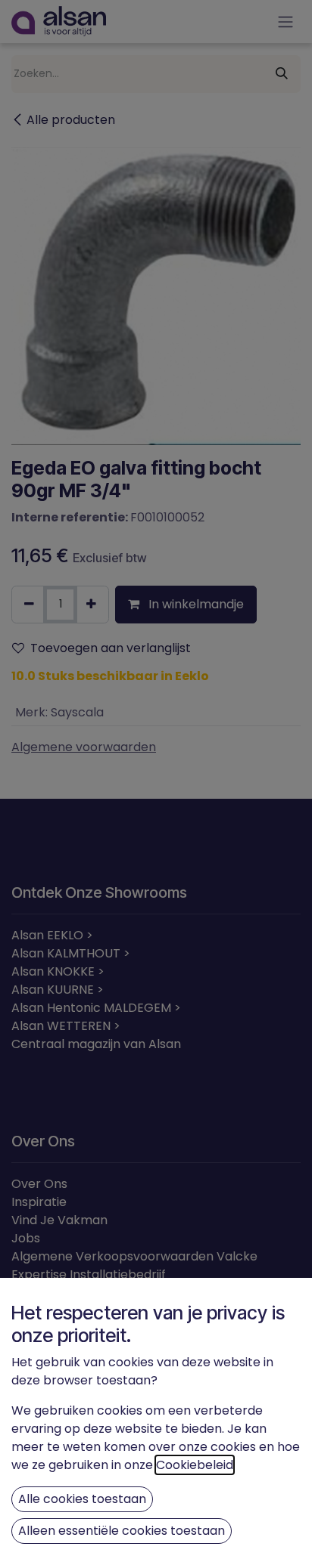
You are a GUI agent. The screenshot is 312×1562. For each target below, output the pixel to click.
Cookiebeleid (194, 1465)
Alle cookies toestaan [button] (82, 1499)
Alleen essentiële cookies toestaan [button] (121, 1530)
